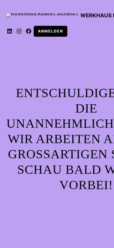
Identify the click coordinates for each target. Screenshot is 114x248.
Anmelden (50, 31)
